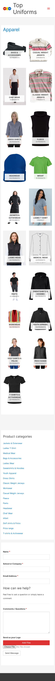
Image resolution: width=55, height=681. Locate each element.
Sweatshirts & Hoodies (13, 468)
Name (6, 552)
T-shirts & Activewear (13, 533)
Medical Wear (9, 453)
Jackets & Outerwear (12, 443)
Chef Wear (8, 513)
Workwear (7, 488)
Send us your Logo (12, 637)
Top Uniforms (25, 8)
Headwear (7, 508)
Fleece (6, 498)
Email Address (10, 576)
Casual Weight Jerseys (13, 493)
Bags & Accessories (12, 458)
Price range (8, 528)
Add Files (26, 643)
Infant (5, 518)
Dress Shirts (9, 478)
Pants (5, 503)
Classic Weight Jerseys (13, 483)
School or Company (13, 564)
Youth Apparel (9, 473)
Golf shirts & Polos (11, 523)
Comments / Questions (15, 609)
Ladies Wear (8, 463)
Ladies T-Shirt (9, 448)
